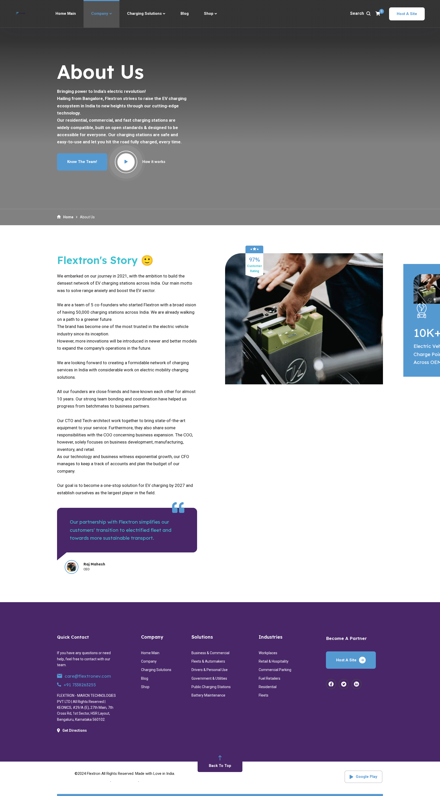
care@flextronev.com (88, 676)
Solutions (202, 637)
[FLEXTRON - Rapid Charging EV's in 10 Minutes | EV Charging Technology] (20, 13)
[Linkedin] (356, 684)
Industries (270, 637)
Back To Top (220, 765)
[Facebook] (331, 684)
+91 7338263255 (80, 684)
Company (152, 637)
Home (68, 217)
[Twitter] (344, 684)
